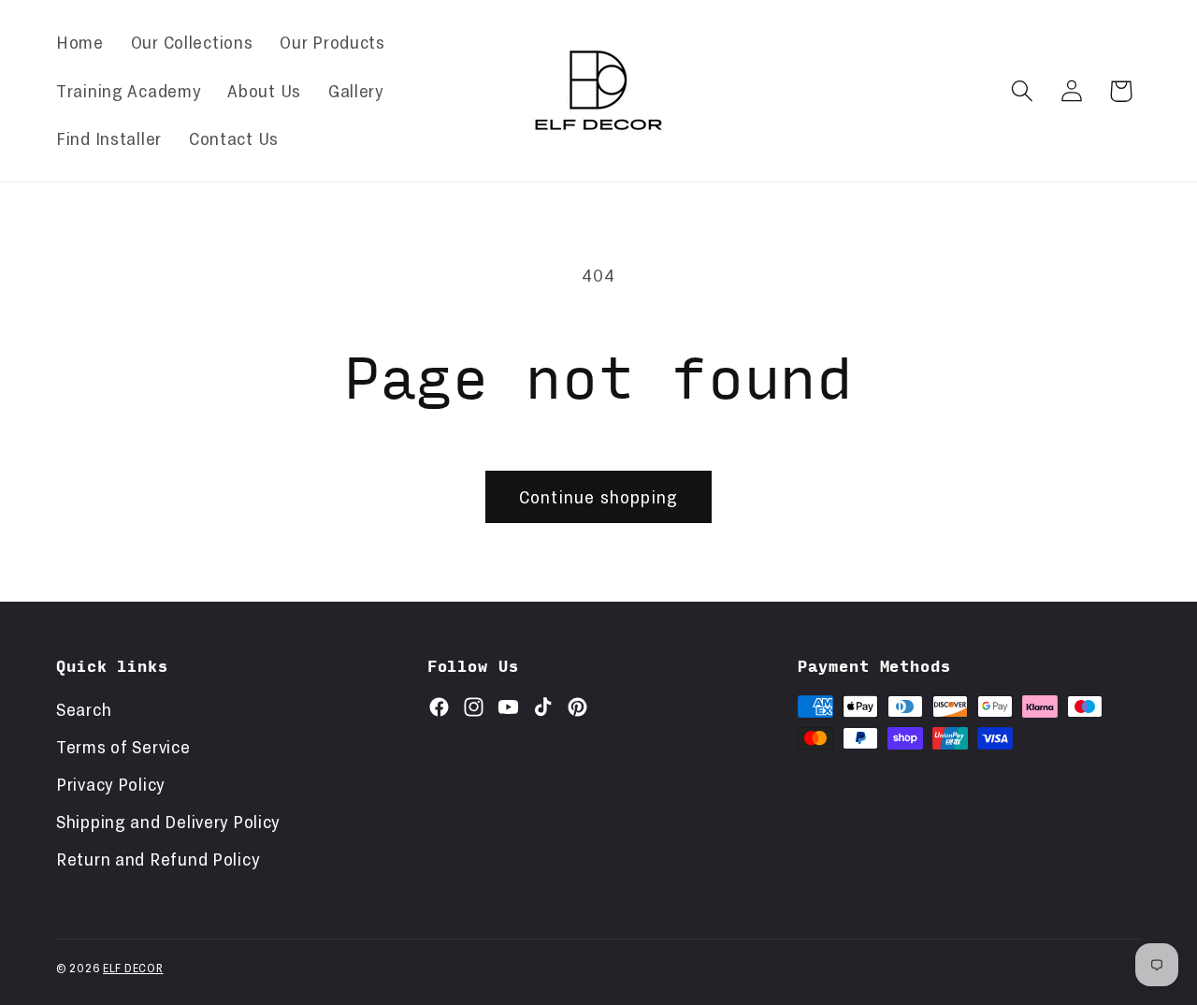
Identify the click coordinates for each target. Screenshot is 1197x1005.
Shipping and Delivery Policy (168, 821)
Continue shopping (598, 497)
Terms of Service (123, 746)
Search (83, 709)
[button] (1021, 91)
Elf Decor (133, 967)
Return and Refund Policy (157, 859)
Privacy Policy (110, 784)
